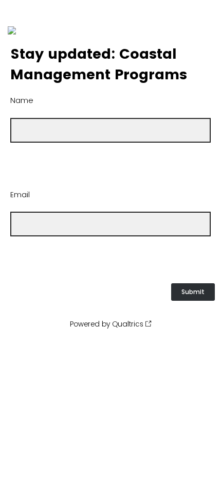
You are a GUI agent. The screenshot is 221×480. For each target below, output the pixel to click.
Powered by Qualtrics (106, 324)
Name (21, 100)
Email (20, 195)
